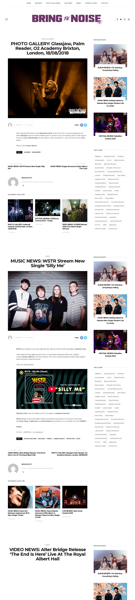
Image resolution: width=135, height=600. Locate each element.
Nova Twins (99, 198)
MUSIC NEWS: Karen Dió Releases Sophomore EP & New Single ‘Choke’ (18, 513)
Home (29, 3)
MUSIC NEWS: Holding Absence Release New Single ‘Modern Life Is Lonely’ (110, 103)
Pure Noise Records (117, 202)
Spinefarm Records (101, 221)
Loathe (117, 191)
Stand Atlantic (59, 439)
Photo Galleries (53, 3)
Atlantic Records (119, 160)
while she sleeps (100, 229)
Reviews (38, 3)
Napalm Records (113, 194)
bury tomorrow (100, 171)
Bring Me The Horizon (114, 168)
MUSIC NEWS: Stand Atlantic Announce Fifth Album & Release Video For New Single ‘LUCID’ (47, 514)
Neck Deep (41, 439)
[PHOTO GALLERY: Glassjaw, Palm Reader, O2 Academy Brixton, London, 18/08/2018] (47, 88)
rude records (99, 213)
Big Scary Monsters (110, 164)
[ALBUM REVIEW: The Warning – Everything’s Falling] (110, 56)
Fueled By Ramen (100, 183)
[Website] (23, 472)
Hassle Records (114, 183)
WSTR (78, 439)
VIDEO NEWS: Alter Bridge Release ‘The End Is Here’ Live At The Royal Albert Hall (26, 454)
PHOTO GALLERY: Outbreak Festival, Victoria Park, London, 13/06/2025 (20, 227)
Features (68, 3)
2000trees (98, 156)
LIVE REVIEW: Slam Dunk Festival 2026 (72, 512)
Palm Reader (36, 152)
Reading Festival (119, 206)
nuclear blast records (101, 202)
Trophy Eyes (70, 439)
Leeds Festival (107, 191)
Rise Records (99, 210)
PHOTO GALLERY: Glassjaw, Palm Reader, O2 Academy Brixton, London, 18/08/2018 (69, 454)
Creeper (97, 175)
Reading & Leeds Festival (103, 206)
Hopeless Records (114, 187)
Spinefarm (113, 217)
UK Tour (97, 225)
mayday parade (100, 194)
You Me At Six (113, 229)
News (78, 3)
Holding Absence (100, 187)
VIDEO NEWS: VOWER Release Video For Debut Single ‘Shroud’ (74, 227)
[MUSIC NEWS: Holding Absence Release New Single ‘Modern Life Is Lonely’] (110, 88)
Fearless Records (113, 179)
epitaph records (100, 179)
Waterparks (113, 225)
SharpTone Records (112, 213)
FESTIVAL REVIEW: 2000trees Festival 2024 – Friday (47, 220)
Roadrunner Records (112, 210)
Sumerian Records (116, 221)
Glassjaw (27, 152)
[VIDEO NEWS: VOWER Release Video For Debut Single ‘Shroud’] (74, 210)
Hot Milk (97, 191)
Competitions (91, 3)
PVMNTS (49, 439)
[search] (129, 19)
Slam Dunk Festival (101, 217)
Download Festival (109, 175)
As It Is (109, 160)
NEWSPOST (19, 125)
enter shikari (121, 175)
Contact (105, 3)
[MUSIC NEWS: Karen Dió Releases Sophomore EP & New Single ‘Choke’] (20, 497)
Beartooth (98, 164)
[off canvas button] (6, 19)
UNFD (104, 225)
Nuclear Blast (109, 198)
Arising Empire (99, 160)
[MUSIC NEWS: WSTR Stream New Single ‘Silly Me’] (47, 301)
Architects (121, 156)
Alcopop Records (109, 156)
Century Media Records (114, 171)
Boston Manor (99, 168)
